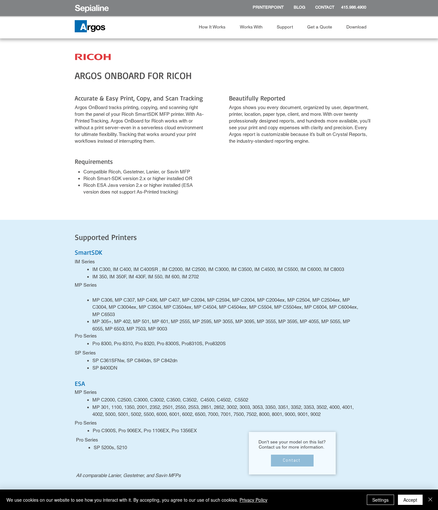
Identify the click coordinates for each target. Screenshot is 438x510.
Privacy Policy (253, 500)
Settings (380, 500)
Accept (410, 500)
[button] (214, 27)
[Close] (430, 500)
